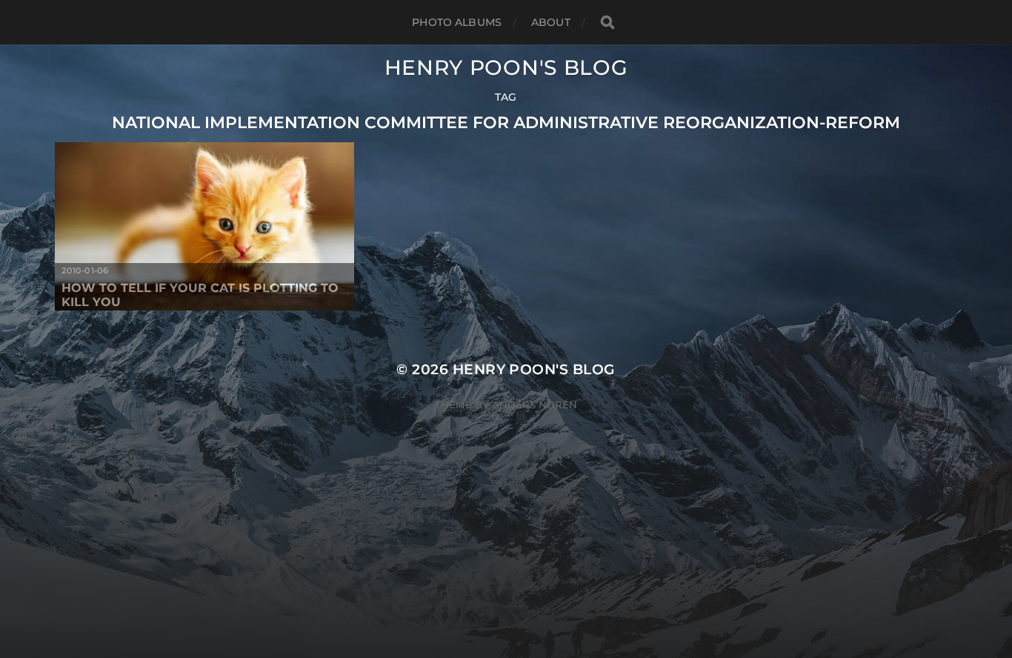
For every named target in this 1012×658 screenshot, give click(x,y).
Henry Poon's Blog (506, 67)
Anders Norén (534, 405)
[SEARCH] (607, 23)
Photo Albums (457, 22)
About (550, 22)
